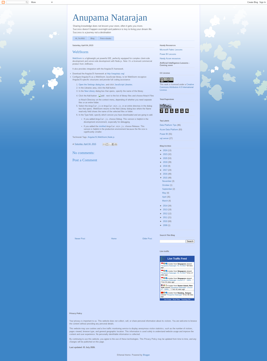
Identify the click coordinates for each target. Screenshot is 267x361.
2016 (165, 174)
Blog (92, 38)
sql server (164, 138)
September (167, 189)
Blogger (146, 355)
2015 (165, 178)
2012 (165, 213)
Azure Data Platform (169, 129)
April (164, 197)
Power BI (164, 134)
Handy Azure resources (170, 58)
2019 (165, 162)
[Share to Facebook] (112, 144)
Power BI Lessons (168, 54)
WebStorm (77, 58)
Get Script (167, 299)
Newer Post (80, 238)
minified (102, 126)
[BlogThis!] (107, 144)
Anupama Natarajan (109, 17)
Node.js (111, 137)
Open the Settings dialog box (92, 84)
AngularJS (92, 137)
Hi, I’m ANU (80, 38)
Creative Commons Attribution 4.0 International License (177, 87)
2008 (165, 225)
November (167, 181)
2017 (165, 170)
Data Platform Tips (168, 125)
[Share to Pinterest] (115, 144)
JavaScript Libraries (123, 84)
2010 (165, 221)
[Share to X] (110, 144)
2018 (165, 166)
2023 (165, 154)
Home (114, 238)
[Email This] (104, 144)
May (164, 193)
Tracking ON (185, 299)
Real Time (176, 299)
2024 (165, 150)
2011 (165, 217)
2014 (165, 206)
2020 (165, 158)
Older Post (147, 238)
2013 (165, 209)
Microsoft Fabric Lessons (171, 50)
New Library (89, 91)
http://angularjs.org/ (115, 73)
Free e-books (105, 38)
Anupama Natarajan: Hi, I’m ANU (173, 266)
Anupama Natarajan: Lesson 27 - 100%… (177, 280)
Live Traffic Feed (177, 258)
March (165, 201)
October (166, 185)
